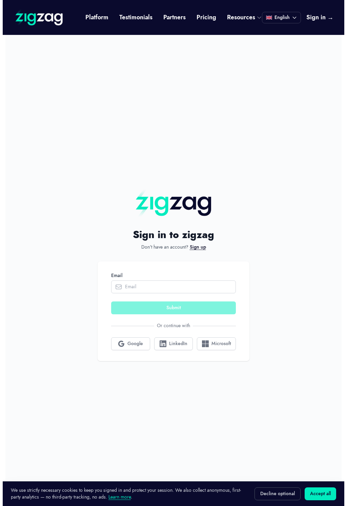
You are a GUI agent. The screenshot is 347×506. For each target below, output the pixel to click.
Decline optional (277, 493)
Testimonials (135, 18)
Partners (174, 18)
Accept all (320, 493)
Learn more (119, 497)
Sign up (198, 247)
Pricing (206, 18)
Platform (96, 18)
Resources (241, 18)
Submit (173, 307)
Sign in (319, 18)
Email (116, 275)
